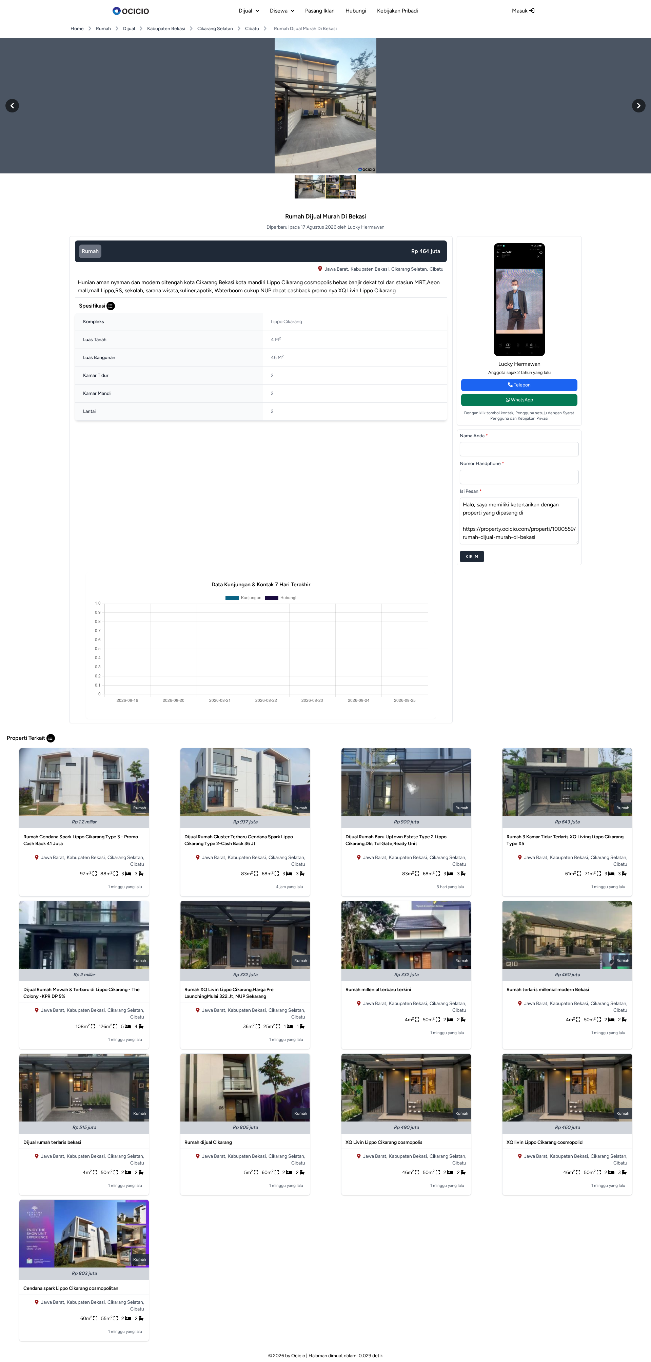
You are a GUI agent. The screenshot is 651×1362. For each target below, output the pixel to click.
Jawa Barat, (337, 269)
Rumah (103, 29)
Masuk (520, 10)
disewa (279, 10)
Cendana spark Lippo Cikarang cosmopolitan (70, 1288)
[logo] (131, 10)
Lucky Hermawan (519, 364)
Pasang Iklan (320, 10)
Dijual (129, 29)
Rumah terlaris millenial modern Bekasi (548, 989)
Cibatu (252, 29)
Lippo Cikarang (286, 321)
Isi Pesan (471, 491)
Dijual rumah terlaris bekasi (52, 1142)
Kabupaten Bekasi (166, 29)
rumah (90, 251)
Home (77, 29)
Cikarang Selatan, (409, 269)
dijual (245, 10)
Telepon (522, 385)
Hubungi (356, 10)
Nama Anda (474, 436)
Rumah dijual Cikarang (208, 1142)
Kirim (472, 556)
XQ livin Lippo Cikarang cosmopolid (545, 1142)
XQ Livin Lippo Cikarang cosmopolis (384, 1142)
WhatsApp (521, 400)
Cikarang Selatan (215, 29)
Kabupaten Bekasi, (370, 269)
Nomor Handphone (482, 463)
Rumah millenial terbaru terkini (378, 989)
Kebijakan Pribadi (397, 10)
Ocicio (298, 1356)
